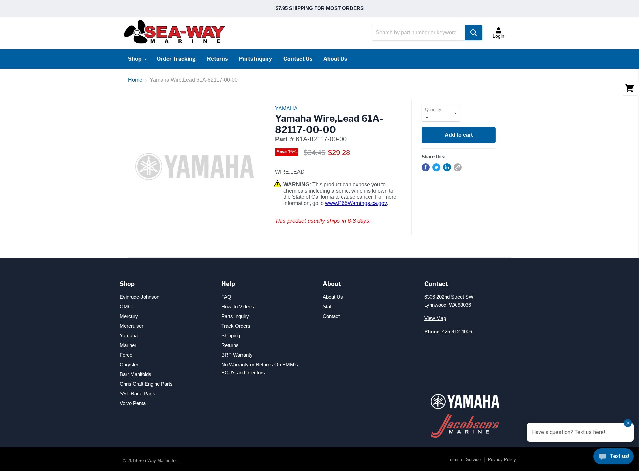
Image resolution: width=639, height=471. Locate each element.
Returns (217, 59)
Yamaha (129, 335)
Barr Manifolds (135, 374)
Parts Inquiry (255, 59)
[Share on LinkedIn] (447, 167)
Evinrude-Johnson (139, 297)
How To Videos (237, 306)
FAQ (226, 297)
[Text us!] (613, 457)
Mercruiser (131, 326)
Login (498, 36)
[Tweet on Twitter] (436, 167)
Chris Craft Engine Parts (146, 384)
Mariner (128, 345)
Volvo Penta (133, 403)
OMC (126, 306)
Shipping (230, 335)
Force (126, 355)
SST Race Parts (137, 393)
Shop (135, 59)
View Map (435, 318)
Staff (328, 306)
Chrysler (129, 364)
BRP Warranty (237, 355)
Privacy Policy (502, 459)
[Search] (473, 32)
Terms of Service (464, 459)
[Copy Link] (458, 167)
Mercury (129, 316)
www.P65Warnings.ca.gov (356, 203)
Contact (331, 316)
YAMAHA (286, 108)
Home (135, 80)
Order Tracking (176, 59)
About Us (335, 59)
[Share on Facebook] (426, 167)
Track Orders (235, 326)
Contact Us (297, 59)
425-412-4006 (457, 331)
